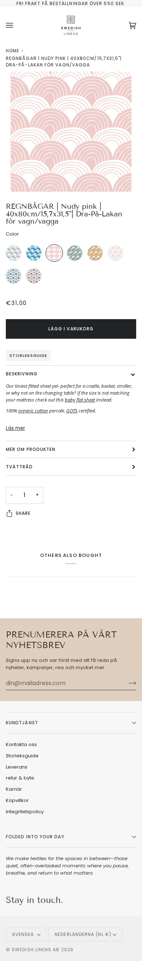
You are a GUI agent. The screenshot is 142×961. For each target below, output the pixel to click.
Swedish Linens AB (35, 949)
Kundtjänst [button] (22, 723)
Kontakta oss (21, 744)
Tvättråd (19, 467)
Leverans (16, 766)
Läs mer (15, 428)
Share (23, 513)
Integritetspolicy (25, 811)
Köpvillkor (17, 800)
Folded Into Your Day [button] (35, 837)
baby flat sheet (80, 399)
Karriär (14, 789)
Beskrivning (22, 374)
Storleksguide (28, 355)
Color (12, 234)
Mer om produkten (30, 449)
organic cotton (33, 410)
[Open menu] (17, 25)
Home (12, 51)
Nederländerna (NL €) (83, 934)
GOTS (72, 410)
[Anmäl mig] (126, 683)
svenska (24, 934)
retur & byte (20, 777)
